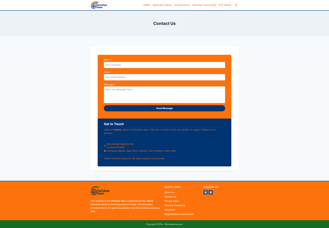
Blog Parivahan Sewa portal (179, 214)
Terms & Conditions (175, 205)
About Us (169, 192)
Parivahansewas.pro (174, 224)
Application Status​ (162, 5)
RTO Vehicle (225, 5)
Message (109, 84)
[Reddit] (210, 192)
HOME (146, 5)
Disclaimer (169, 209)
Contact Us (170, 196)
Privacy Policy (171, 201)
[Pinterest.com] (205, 192)
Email (107, 72)
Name (108, 60)
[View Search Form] (236, 5)
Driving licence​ (182, 5)
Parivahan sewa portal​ (204, 5)
